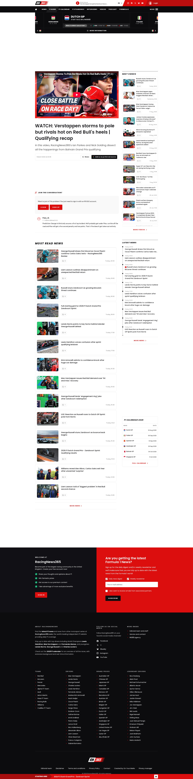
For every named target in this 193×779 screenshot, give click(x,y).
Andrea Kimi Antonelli (76, 695)
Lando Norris (40, 647)
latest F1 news (47, 631)
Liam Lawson (73, 734)
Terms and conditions (76, 768)
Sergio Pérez (73, 708)
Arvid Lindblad (73, 718)
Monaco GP (103, 692)
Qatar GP (102, 734)
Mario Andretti (135, 740)
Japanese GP (104, 682)
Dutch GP (102, 711)
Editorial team (46, 768)
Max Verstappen (51, 644)
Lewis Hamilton (74, 689)
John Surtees (135, 737)
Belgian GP (103, 705)
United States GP (105, 727)
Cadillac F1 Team (44, 708)
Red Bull (40, 676)
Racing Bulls (42, 702)
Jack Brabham (135, 734)
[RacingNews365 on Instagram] (128, 3)
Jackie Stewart (135, 698)
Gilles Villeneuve (136, 692)
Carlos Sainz (73, 705)
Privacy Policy (94, 768)
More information (98, 31)
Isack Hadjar (73, 698)
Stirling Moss (134, 718)
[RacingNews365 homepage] (36, 9)
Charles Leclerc (70, 647)
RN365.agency (135, 637)
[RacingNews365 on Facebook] (131, 3)
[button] (53, 20)
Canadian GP (104, 689)
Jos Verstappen (136, 705)
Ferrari (40, 682)
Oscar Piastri (73, 702)
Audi (39, 692)
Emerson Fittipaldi (136, 724)
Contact (107, 768)
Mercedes (41, 686)
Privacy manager (145, 768)
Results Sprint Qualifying (75, 25)
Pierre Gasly (72, 721)
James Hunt (134, 695)
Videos (103, 9)
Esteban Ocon (73, 711)
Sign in (41, 595)
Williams (41, 705)
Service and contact (138, 634)
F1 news (52, 9)
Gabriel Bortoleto (74, 743)
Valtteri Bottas (73, 714)
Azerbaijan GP (104, 721)
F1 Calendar (64, 9)
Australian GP (104, 676)
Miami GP (102, 686)
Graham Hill (134, 727)
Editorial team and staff (139, 631)
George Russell (53, 647)
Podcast (113, 9)
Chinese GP (103, 679)
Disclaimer (60, 768)
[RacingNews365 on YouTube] (142, 3)
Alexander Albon (74, 730)
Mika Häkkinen (135, 702)
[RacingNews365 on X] (135, 3)
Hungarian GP (104, 708)
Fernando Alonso (69, 644)
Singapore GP (104, 724)
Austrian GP (103, 698)
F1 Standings (78, 9)
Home (44, 9)
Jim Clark (133, 708)
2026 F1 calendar (54, 651)
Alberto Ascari (135, 686)
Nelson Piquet (135, 730)
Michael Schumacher (138, 682)
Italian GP (102, 714)
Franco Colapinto (75, 740)
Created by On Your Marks (124, 768)
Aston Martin (42, 695)
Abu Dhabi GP (104, 737)
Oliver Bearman (74, 737)
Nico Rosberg (135, 676)
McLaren (41, 679)
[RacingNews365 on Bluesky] (139, 3)
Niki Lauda (133, 711)
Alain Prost (134, 679)
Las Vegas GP (104, 730)
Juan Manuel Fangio (137, 721)
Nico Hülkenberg (74, 727)
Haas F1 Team (43, 698)
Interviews (92, 9)
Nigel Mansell (135, 714)
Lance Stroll (72, 724)
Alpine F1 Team (43, 689)
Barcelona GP (104, 695)
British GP (102, 702)
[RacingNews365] (41, 3)
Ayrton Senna (135, 689)
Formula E (124, 9)
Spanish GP (103, 718)
